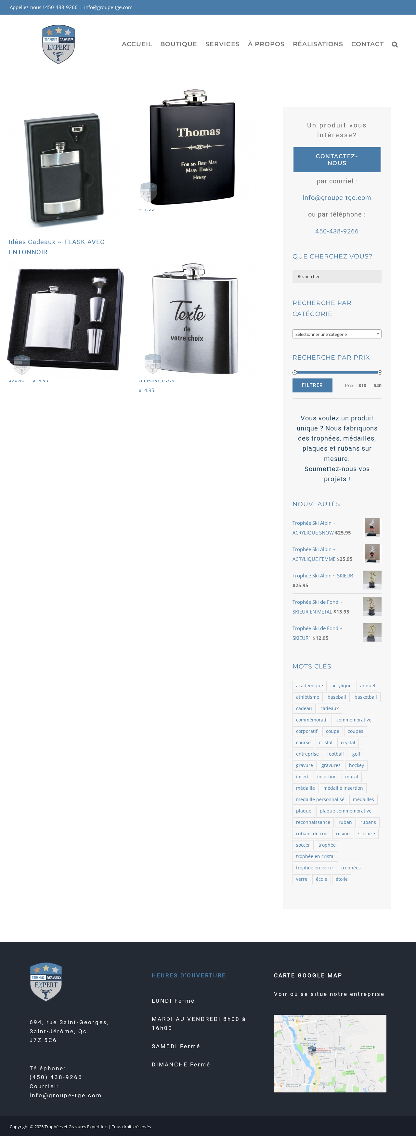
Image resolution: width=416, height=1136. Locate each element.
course (303, 743)
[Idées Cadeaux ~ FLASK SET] (65, 318)
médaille (305, 788)
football (335, 754)
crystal (348, 743)
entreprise (307, 754)
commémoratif (312, 720)
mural (351, 777)
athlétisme (307, 697)
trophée (327, 845)
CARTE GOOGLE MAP (308, 975)
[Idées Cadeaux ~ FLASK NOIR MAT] (195, 147)
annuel (367, 686)
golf (356, 754)
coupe (332, 731)
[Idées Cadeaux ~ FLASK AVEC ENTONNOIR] (65, 169)
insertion (327, 777)
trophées (351, 868)
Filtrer (312, 385)
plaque (303, 811)
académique (309, 686)
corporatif (307, 731)
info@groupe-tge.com (108, 7)
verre (301, 879)
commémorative (353, 720)
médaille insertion (343, 788)
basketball (366, 697)
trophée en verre (314, 868)
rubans (368, 822)
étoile (342, 879)
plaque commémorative (345, 811)
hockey (356, 765)
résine (343, 834)
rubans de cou (312, 834)
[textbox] (337, 334)
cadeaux (329, 708)
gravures (331, 765)
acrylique (342, 686)
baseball (337, 697)
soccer (303, 845)
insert (302, 777)
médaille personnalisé (320, 799)
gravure (304, 765)
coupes (355, 731)
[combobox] (337, 333)
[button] (395, 44)
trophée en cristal (315, 856)
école (321, 879)
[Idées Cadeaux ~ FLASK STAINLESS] (195, 318)
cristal (325, 743)
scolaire (366, 834)
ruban (345, 822)
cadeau (304, 708)
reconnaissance (313, 822)
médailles (363, 799)
